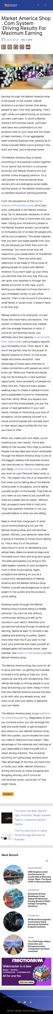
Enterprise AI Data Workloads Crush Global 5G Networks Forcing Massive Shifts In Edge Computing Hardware (39, 899)
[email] (28, 47)
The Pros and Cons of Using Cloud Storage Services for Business (30, 835)
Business (8, 794)
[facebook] (3, 47)
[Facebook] (30, 1002)
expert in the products (30, 653)
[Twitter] (25, 1002)
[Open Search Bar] (38, 5)
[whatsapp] (9, 47)
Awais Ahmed (13, 40)
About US (41, 1010)
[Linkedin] (19, 1002)
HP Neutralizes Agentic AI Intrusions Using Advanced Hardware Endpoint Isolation (39, 923)
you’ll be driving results (27, 469)
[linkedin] (22, 47)
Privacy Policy (29, 1010)
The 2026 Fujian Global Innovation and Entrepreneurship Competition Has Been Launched (39, 946)
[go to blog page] (47, 860)
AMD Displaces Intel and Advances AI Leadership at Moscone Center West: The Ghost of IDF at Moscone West (39, 877)
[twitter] (16, 47)
